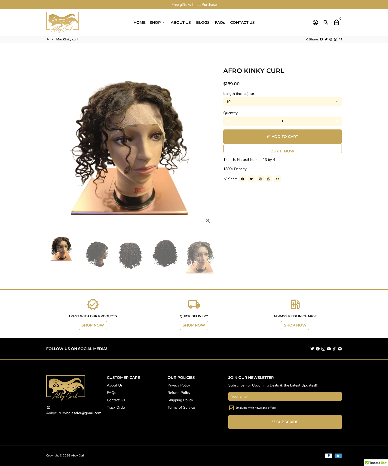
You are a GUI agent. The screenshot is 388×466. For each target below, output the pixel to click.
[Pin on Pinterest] (330, 39)
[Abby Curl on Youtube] (329, 348)
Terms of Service (181, 407)
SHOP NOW (93, 325)
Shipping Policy (180, 400)
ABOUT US (181, 22)
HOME (139, 22)
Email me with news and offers (255, 408)
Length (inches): (238, 93)
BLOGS (203, 22)
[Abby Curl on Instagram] (323, 348)
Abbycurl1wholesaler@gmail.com (73, 411)
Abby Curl (77, 456)
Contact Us (116, 400)
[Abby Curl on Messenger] (340, 348)
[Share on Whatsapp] (335, 39)
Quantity (230, 112)
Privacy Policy (179, 385)
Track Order (116, 407)
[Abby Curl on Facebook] (318, 348)
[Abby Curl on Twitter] (312, 348)
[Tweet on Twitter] (326, 39)
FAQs (220, 22)
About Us (115, 385)
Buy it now (282, 151)
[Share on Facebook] (321, 39)
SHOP (157, 22)
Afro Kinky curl (67, 39)
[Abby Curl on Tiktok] (334, 348)
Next (208, 143)
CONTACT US (242, 22)
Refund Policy (179, 392)
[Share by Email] (340, 39)
